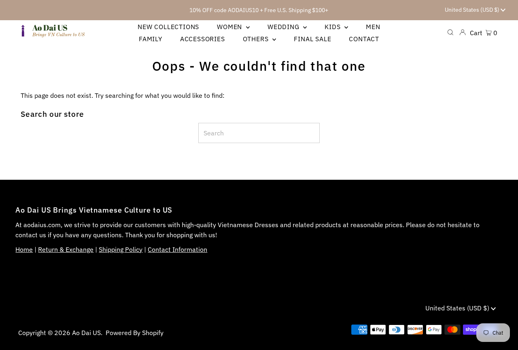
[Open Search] (450, 32)
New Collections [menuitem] (168, 27)
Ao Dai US (86, 333)
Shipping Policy (120, 249)
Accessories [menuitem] (202, 39)
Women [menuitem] (230, 27)
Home (24, 249)
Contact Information (177, 249)
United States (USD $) (473, 9)
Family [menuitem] (150, 39)
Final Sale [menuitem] (312, 39)
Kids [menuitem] (333, 27)
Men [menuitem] (373, 27)
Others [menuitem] (257, 39)
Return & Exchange (65, 249)
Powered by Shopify (134, 333)
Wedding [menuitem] (284, 27)
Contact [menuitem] (364, 39)
